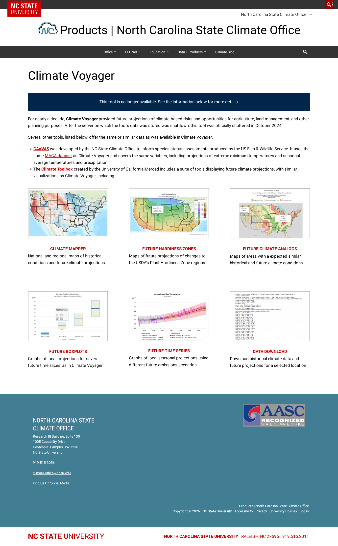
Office (108, 52)
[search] (329, 4)
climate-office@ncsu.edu (52, 473)
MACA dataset (58, 155)
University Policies (283, 511)
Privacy (261, 511)
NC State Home (26, 4)
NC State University (217, 511)
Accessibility (243, 511)
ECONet (131, 52)
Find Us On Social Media (51, 483)
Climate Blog (225, 52)
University (66, 536)
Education (158, 52)
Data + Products (190, 52)
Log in (304, 511)
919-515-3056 (44, 463)
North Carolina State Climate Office (273, 14)
